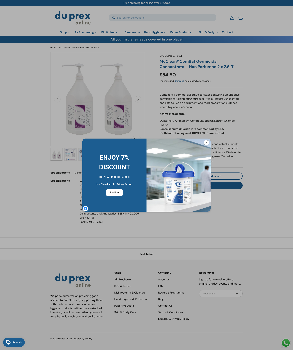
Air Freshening (84, 32)
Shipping (179, 81)
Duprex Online (65, 338)
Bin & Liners (109, 32)
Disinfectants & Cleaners (129, 292)
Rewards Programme (171, 292)
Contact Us (165, 306)
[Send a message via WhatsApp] (285, 342)
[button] (240, 17)
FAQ (160, 286)
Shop (63, 32)
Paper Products (180, 32)
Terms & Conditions (170, 312)
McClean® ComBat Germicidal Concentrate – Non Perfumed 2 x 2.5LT (79, 47)
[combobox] (163, 17)
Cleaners (131, 32)
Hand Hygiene (153, 32)
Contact (227, 32)
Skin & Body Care (125, 312)
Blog (161, 299)
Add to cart (214, 176)
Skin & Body (206, 32)
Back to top (146, 254)
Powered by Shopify (82, 338)
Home (53, 47)
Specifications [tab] (60, 172)
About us (164, 279)
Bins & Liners (122, 286)
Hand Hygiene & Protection (131, 299)
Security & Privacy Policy (173, 319)
